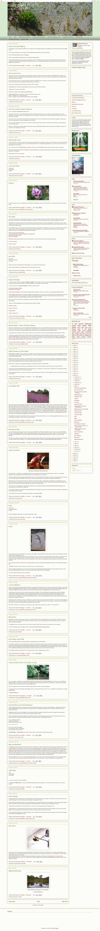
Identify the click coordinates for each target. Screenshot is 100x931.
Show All (90, 234)
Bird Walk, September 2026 (78, 295)
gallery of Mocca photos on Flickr (58, 332)
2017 (74, 362)
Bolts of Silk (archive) (76, 113)
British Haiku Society (32, 782)
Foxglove (11, 183)
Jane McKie (22, 89)
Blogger (56, 928)
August (76, 384)
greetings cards (88, 338)
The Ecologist (76, 218)
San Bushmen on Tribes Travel (15, 235)
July (76, 386)
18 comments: (29, 895)
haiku (18, 175)
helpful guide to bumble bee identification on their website (56, 408)
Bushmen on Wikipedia (13, 236)
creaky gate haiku (14, 166)
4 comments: (28, 99)
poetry (21, 175)
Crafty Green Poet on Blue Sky (39, 37)
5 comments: (28, 653)
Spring (89, 329)
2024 (74, 349)
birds (16, 175)
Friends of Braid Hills (78, 313)
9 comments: (29, 342)
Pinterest (74, 106)
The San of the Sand (13, 241)
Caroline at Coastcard (13, 308)
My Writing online (79, 37)
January (76, 451)
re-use (83, 330)
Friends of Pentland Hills (79, 308)
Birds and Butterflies (15, 744)
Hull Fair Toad (48, 478)
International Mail (14, 429)
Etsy (90, 333)
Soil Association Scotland (14, 291)
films (73, 333)
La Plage (10, 89)
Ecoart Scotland (77, 186)
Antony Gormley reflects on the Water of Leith (23, 662)
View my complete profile (77, 48)
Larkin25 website (38, 493)
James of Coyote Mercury (58, 852)
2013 (74, 369)
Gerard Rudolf (25, 86)
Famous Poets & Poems (78, 253)
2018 (74, 360)
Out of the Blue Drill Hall (53, 75)
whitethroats (16, 589)
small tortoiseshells (34, 149)
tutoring (73, 339)
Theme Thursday (15, 267)
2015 (74, 366)
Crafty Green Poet (21, 5)
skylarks (36, 748)
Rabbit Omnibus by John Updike (18, 351)
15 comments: (29, 376)
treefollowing (87, 335)
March (76, 447)
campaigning (88, 332)
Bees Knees (12, 826)
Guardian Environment (78, 206)
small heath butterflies (49, 756)
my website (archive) (76, 110)
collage (78, 336)
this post (42, 852)
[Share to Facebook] (39, 65)
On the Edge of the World (16, 639)
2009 (74, 453)
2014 (74, 368)
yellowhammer (54, 751)
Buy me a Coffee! (24, 39)
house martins (17, 750)
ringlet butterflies (32, 756)
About (15, 37)
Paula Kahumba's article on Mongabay (21, 54)
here (44, 264)
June (76, 441)
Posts (75, 468)
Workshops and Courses (14, 39)
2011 (74, 373)
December (77, 377)
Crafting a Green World (78, 181)
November (77, 378)
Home (10, 37)
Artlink (43, 485)
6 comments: (28, 65)
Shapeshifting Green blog (77, 104)
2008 (74, 455)
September (77, 382)
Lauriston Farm (76, 289)
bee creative (76, 193)
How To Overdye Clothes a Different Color (81, 182)
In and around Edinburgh (20, 209)
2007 (74, 457)
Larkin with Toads (14, 450)
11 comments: (29, 207)
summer (74, 332)
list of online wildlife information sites (79, 282)
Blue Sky (74, 102)
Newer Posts (12, 901)
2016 (74, 364)
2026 (74, 345)
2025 (74, 347)
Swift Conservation (30, 562)
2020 (74, 356)
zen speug (75, 260)
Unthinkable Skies (28, 91)
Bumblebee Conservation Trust (55, 857)
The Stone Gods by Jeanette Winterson (20, 109)
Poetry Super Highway (78, 240)
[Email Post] (33, 65)
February (77, 449)
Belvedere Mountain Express (32, 327)
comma (41, 149)
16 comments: (29, 270)
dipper (16, 588)
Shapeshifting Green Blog (68, 37)
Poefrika (31, 238)
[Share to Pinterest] (40, 65)
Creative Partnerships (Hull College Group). (55, 485)
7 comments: (28, 130)
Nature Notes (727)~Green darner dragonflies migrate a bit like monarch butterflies (80, 225)
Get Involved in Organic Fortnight (15, 288)
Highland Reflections (15, 871)
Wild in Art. (26, 487)
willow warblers (63, 588)
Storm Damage (13, 796)
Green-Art (75, 199)
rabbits (26, 343)
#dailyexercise (88, 334)
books (16, 132)
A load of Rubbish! (14, 585)
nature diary (17, 158)
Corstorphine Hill (14, 386)
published (23, 343)
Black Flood (12, 617)
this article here (16, 62)
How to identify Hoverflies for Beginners (81, 231)
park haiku (12, 256)
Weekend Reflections (14, 692)
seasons (87, 333)
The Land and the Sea (41, 75)
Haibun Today (76, 273)
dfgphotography (12, 690)
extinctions (81, 335)
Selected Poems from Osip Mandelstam (21, 705)
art (15, 101)
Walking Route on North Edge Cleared (80, 290)
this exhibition (17, 641)
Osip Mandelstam (15, 708)
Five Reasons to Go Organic (14, 289)
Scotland (22, 318)
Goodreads (74, 108)
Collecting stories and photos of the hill (81, 314)
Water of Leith (27, 587)
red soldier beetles (59, 412)
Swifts (10, 526)
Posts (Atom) (40, 905)
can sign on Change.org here (33, 57)
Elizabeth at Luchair (12, 305)
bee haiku (21, 853)
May (76, 443)
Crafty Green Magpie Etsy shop (54, 37)
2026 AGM (75, 309)
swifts (38, 750)
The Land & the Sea (15, 73)
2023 (74, 351)
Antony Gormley (30, 681)
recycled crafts (76, 330)
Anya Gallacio (26, 645)
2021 (74, 354)
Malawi (73, 336)
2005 (74, 460)
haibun (84, 338)
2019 (74, 358)
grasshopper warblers (13, 751)
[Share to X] (38, 65)
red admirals (26, 149)
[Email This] (35, 65)
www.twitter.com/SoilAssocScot (57, 291)
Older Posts (65, 901)
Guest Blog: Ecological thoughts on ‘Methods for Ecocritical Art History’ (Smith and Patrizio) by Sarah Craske (80, 188)
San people (12, 217)
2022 (74, 353)
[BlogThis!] (37, 65)
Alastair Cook (24, 75)
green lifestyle (17, 248)
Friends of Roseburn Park (79, 299)
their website (47, 570)
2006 (74, 458)
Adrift (10, 91)
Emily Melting (11, 86)
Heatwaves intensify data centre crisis (80, 219)
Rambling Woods (77, 223)
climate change (75, 335)
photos (18, 101)
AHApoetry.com (77, 275)
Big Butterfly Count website (25, 147)
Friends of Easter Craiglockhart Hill (81, 294)
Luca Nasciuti (63, 80)
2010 (74, 375)
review (21, 101)
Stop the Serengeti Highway (17, 46)
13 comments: (29, 787)
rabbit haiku (12, 770)
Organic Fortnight (14, 280)
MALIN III (38, 80)
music (16, 343)
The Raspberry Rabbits (18, 433)
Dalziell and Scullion (18, 647)
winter (82, 332)
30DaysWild (81, 333)
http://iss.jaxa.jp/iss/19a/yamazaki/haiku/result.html (51, 439)
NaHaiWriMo (76, 270)
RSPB (11, 566)
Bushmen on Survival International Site (16, 232)
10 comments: (29, 156)
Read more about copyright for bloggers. (80, 58)
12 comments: (29, 316)
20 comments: (29, 420)
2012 (74, 371)
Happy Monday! (76, 214)
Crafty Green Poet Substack (24, 37)
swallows (10, 750)
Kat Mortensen (40, 626)
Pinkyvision (58, 478)
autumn (78, 332)
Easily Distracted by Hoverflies (80, 230)
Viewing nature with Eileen (79, 213)
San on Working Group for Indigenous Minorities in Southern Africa (22, 233)
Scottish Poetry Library (78, 247)
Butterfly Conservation (46, 143)
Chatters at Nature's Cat (13, 313)
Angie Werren (47, 626)
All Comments (77, 470)
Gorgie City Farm (81, 334)
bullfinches (35, 588)
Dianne (23, 267)
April (76, 445)
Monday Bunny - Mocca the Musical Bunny (22, 325)
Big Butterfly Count (15, 140)
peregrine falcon (47, 589)
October (76, 380)
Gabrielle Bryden (12, 310)
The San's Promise (12, 243)
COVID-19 (83, 336)
